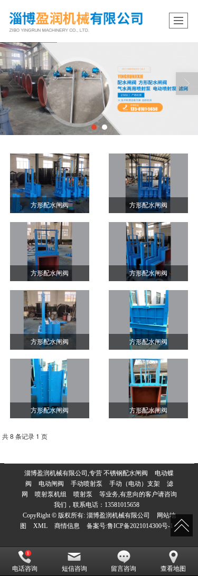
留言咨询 (123, 568)
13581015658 (122, 504)
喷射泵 (82, 494)
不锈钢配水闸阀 (125, 473)
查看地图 (173, 568)
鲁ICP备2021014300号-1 (140, 526)
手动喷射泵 (86, 483)
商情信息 (67, 526)
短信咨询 (74, 568)
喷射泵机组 (51, 494)
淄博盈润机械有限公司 (118, 515)
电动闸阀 (51, 483)
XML (40, 526)
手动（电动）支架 (134, 483)
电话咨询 (24, 568)
